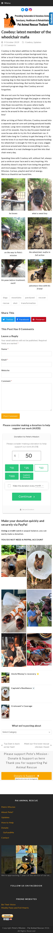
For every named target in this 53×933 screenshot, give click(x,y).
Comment (6, 381)
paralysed (30, 297)
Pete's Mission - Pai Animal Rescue (28, 928)
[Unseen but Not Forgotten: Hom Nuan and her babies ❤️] (39, 649)
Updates (37, 42)
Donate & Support (24, 775)
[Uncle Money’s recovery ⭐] (13, 560)
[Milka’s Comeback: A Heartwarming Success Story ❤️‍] (39, 608)
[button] (6, 3)
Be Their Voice (8, 904)
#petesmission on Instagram (26, 779)
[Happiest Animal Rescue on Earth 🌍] (26, 859)
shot (15, 303)
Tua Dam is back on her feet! (10, 745)
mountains (16, 297)
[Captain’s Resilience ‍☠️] (39, 566)
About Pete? (7, 812)
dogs (5, 297)
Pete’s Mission (8, 807)
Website (5, 370)
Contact (5, 837)
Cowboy (29, 42)
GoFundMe (8, 832)
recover (42, 297)
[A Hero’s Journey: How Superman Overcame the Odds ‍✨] (13, 650)
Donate (4, 828)
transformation (28, 303)
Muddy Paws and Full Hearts (15, 908)
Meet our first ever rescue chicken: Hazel (36, 745)
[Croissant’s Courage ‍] (13, 611)
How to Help (7, 822)
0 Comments (10, 45)
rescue (6, 303)
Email (4, 359)
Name (5, 349)
